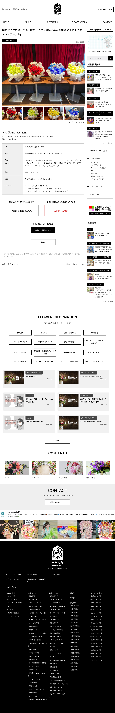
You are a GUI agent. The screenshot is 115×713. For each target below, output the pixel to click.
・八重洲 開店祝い (74, 636)
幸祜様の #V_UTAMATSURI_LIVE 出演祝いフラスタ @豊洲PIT (104, 276)
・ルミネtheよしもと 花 (35, 636)
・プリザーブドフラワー (97, 179)
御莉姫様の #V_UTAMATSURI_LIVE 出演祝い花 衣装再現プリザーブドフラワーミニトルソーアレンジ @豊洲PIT (104, 292)
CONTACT (107, 22)
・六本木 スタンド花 (96, 633)
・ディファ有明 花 (33, 623)
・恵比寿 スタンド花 (96, 616)
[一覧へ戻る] (43, 245)
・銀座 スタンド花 (95, 636)
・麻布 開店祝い (74, 629)
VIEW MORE (57, 441)
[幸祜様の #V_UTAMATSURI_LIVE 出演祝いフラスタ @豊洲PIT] (90, 279)
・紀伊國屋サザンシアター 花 (36, 613)
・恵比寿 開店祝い (74, 626)
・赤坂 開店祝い (74, 616)
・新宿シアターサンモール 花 (36, 633)
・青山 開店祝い (74, 633)
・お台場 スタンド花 (96, 646)
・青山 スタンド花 (95, 623)
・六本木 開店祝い (74, 643)
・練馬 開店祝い (74, 663)
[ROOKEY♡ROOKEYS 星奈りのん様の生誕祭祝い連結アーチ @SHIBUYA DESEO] (90, 252)
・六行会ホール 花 (54, 619)
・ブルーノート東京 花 (55, 609)
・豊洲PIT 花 (52, 657)
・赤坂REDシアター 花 (35, 606)
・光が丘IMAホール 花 (55, 690)
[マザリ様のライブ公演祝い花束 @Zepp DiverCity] (90, 238)
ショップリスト (96, 187)
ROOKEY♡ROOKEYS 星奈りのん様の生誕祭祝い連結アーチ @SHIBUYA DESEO (103, 249)
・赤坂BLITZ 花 (32, 599)
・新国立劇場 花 (53, 596)
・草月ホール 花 (53, 650)
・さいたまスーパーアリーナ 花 (37, 699)
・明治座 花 (31, 596)
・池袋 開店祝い (74, 612)
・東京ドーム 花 (32, 696)
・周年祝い (72, 598)
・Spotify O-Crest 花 (34, 659)
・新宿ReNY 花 (32, 630)
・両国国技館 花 (32, 693)
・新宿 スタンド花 (95, 599)
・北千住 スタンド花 (96, 660)
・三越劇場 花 (52, 667)
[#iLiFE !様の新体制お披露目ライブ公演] (67, 529)
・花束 (91, 170)
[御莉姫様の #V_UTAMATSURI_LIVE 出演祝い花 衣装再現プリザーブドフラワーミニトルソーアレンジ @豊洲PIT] (90, 293)
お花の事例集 (95, 159)
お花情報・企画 (54, 574)
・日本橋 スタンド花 (96, 643)
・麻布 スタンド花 (95, 619)
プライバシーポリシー (15, 579)
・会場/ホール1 (32, 593)
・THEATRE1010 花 (54, 653)
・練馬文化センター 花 (55, 687)
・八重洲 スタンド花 (96, 626)
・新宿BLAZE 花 (33, 626)
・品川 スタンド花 (95, 613)
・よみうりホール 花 (54, 626)
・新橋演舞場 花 (53, 670)
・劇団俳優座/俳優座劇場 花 (56, 660)
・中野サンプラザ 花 (54, 673)
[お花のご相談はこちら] (105, 11)
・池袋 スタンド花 (95, 603)
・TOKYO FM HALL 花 (55, 599)
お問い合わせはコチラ (57, 502)
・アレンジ (93, 173)
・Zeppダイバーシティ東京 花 (37, 619)
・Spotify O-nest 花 (33, 656)
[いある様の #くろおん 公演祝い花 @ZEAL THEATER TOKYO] (90, 123)
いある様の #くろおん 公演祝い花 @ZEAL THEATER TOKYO (103, 120)
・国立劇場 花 (52, 663)
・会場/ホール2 (52, 593)
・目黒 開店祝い (74, 619)
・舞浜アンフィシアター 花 (36, 689)
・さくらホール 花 (33, 666)
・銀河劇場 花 (52, 616)
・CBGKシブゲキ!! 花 (34, 640)
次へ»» (74, 264)
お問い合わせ (95, 194)
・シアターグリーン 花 (55, 640)
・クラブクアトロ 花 (34, 679)
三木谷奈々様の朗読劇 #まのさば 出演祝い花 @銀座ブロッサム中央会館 (103, 104)
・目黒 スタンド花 (95, 609)
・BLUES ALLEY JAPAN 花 (56, 606)
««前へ (11, 264)
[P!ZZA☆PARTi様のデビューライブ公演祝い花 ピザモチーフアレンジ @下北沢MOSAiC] (90, 80)
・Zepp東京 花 (32, 616)
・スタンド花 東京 (95, 593)
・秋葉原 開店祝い (74, 649)
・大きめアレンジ (95, 165)
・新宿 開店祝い (74, 609)
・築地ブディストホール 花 (56, 613)
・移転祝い (72, 593)
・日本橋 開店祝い (74, 653)
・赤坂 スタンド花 (95, 606)
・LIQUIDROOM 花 (54, 603)
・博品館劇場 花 (53, 623)
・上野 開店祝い (74, 659)
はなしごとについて (14, 574)
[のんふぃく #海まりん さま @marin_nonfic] (48, 529)
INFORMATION (53, 22)
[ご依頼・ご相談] (61, 216)
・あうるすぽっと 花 (54, 636)
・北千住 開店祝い (74, 670)
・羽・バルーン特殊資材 (97, 168)
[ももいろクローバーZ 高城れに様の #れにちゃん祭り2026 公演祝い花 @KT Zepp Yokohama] (90, 137)
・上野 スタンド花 (95, 650)
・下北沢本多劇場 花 (54, 677)
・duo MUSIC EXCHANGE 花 (37, 663)
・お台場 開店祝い (74, 656)
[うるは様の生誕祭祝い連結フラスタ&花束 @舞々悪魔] (90, 266)
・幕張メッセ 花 (32, 686)
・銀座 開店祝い (74, 646)
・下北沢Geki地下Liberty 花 (56, 680)
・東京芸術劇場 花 (54, 633)
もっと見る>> (108, 143)
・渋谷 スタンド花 (95, 596)
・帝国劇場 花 (52, 646)
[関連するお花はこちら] (22, 216)
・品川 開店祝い (74, 622)
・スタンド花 (93, 162)
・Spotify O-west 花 (33, 653)
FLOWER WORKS (79, 22)
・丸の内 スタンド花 (96, 630)
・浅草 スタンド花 (95, 657)
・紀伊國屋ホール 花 (34, 609)
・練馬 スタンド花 (95, 653)
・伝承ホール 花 (32, 670)
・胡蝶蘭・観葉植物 (96, 176)
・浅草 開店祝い (74, 666)
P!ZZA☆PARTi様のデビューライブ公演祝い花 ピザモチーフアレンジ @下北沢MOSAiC (104, 77)
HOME (6, 22)
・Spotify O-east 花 (33, 649)
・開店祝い (72, 603)
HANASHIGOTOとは (98, 151)
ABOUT (28, 22)
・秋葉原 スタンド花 (96, 640)
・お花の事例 (10, 593)
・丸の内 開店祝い (74, 639)
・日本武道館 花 (32, 682)
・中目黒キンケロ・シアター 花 (58, 684)
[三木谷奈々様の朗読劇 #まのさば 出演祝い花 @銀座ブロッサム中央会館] (90, 107)
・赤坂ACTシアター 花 (34, 603)
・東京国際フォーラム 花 (56, 643)
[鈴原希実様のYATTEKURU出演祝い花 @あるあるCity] (90, 94)
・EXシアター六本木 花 (55, 630)
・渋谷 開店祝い (74, 605)
